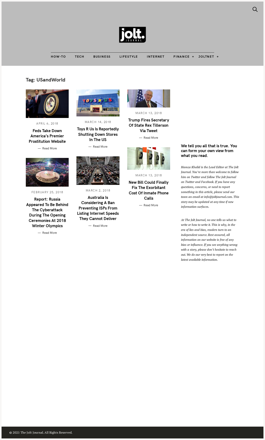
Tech (79, 56)
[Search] (255, 9)
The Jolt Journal (195, 220)
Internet (156, 56)
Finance (181, 56)
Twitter (195, 177)
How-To (58, 56)
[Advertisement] (213, 104)
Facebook (207, 182)
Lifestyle (129, 56)
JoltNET (206, 56)
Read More (49, 148)
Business (102, 56)
